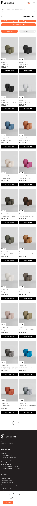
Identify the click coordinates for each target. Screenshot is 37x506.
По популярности (28, 17)
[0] (28, 2)
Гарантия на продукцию (8, 460)
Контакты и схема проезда (9, 485)
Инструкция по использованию (10, 462)
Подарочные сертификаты (9, 457)
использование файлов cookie (13, 496)
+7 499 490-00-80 (6, 489)
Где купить (4, 453)
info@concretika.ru (6, 491)
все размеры (9, 71)
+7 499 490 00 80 (24, 3)
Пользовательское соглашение (10, 468)
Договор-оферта (6, 464)
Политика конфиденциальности (10, 466)
